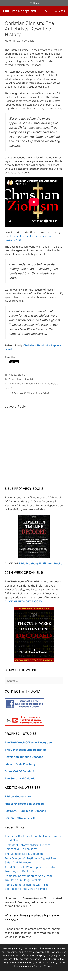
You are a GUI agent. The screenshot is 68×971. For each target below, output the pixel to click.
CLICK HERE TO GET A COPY (23, 601)
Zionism (22, 374)
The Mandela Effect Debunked (24, 853)
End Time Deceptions (19, 11)
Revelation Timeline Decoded (24, 757)
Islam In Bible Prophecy (20, 764)
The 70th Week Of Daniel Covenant (29, 392)
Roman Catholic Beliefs (20, 818)
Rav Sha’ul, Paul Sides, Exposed (25, 810)
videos (12, 374)
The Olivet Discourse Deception (26, 749)
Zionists (29, 379)
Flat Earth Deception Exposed (24, 803)
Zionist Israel (16, 379)
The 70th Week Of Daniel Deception (28, 742)
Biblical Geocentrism (18, 796)
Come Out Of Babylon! (19, 771)
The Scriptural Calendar (21, 778)
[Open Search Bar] (46, 11)
